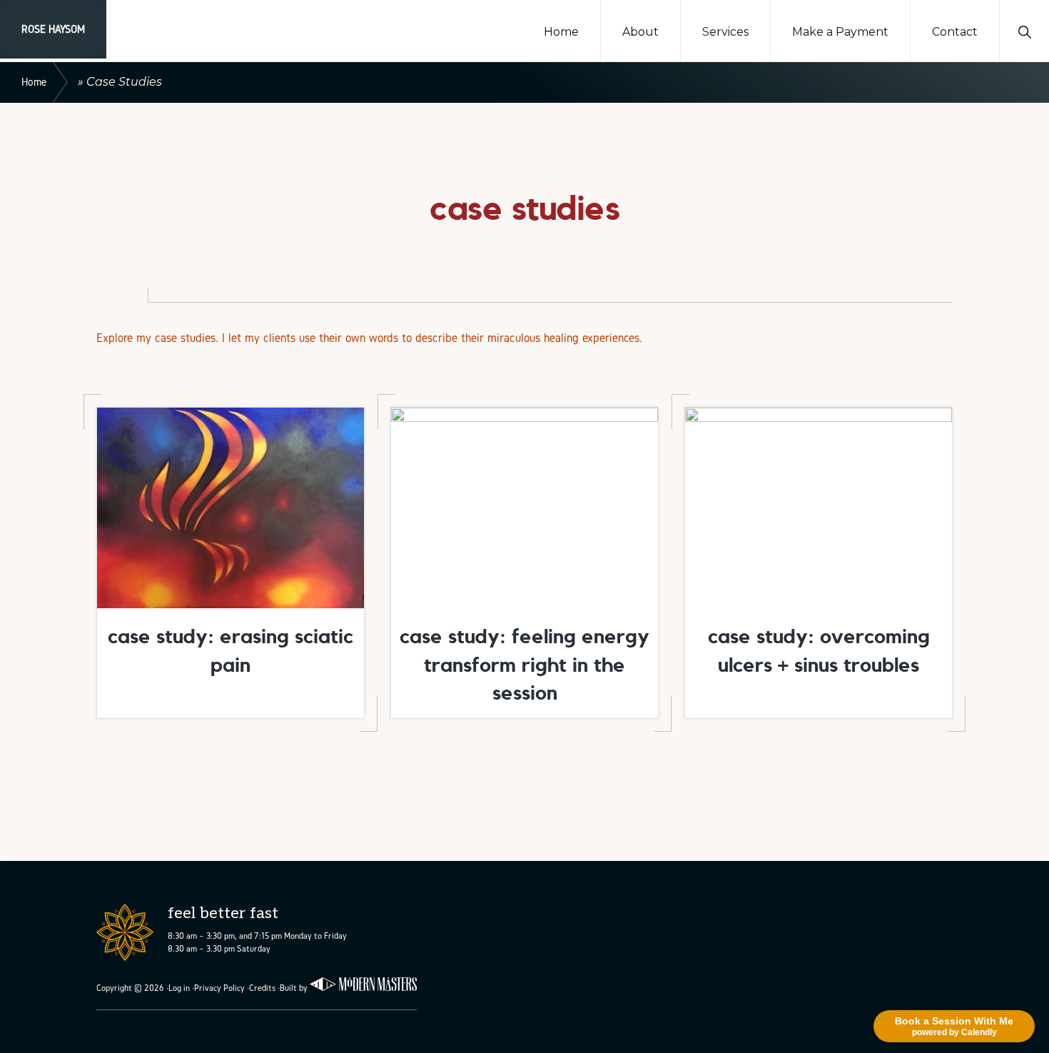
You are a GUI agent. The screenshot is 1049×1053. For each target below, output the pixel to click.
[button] (1024, 30)
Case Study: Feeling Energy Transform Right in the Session (524, 664)
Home (33, 82)
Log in (179, 987)
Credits (262, 987)
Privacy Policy (219, 987)
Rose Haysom (53, 29)
